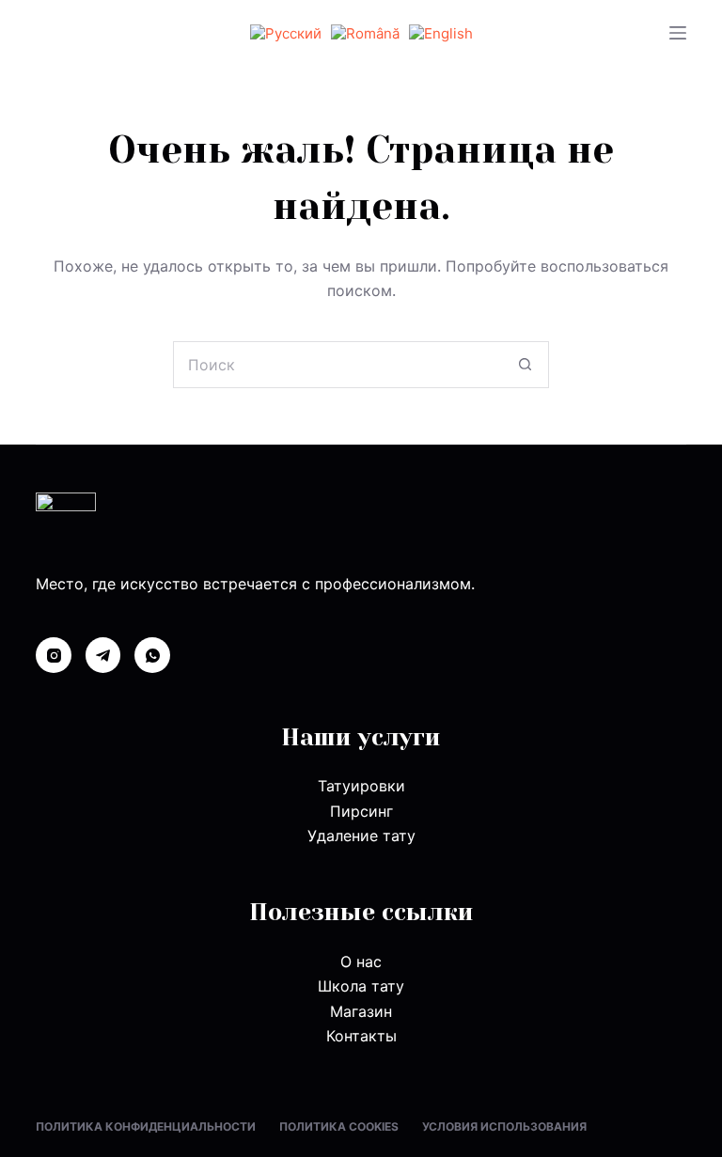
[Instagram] (53, 655)
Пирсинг (361, 811)
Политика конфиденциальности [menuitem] (146, 1126)
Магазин (361, 1011)
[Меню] (677, 32)
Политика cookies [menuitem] (339, 1126)
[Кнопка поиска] (525, 364)
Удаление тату (361, 835)
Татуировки (361, 785)
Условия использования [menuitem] (504, 1126)
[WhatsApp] (152, 655)
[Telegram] (103, 655)
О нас (361, 961)
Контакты (361, 1035)
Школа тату (361, 986)
